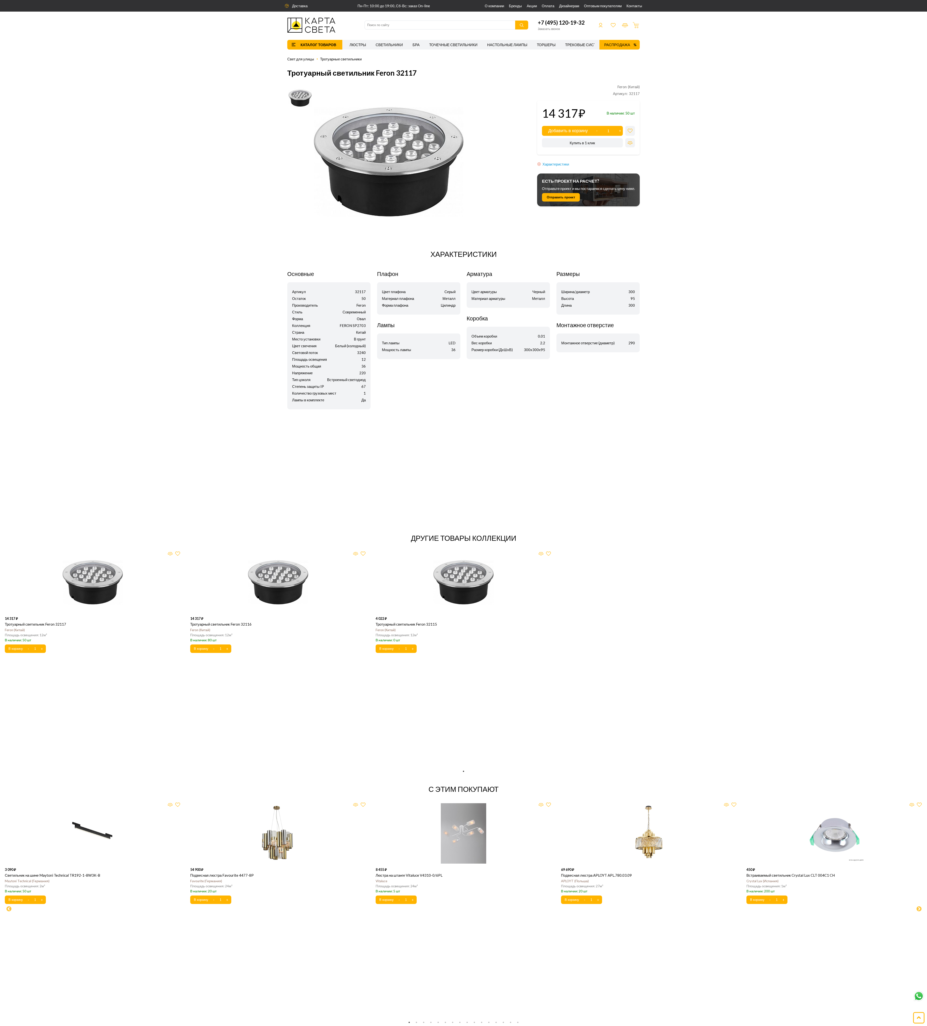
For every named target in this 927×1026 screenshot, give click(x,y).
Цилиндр (448, 305)
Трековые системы (585, 45)
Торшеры (546, 45)
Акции (532, 6)
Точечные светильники (453, 45)
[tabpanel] (92, 602)
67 (363, 386)
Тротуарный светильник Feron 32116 (221, 624)
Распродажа (617, 45)
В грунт (360, 339)
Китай (361, 332)
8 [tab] (459, 1022)
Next (918, 908)
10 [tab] (474, 1022)
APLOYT (574, 881)
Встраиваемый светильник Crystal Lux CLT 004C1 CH (790, 875)
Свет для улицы (300, 59)
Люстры (358, 45)
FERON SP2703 (353, 325)
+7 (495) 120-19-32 (561, 22)
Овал (361, 319)
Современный (354, 312)
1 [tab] (463, 771)
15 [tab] (510, 1022)
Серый (450, 291)
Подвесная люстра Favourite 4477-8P (222, 875)
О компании (494, 6)
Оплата (548, 6)
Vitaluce (381, 881)
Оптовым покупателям (603, 6)
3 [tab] (423, 1022)
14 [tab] (503, 1022)
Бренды (515, 6)
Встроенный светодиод (346, 379)
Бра (416, 45)
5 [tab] (438, 1022)
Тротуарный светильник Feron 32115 (406, 624)
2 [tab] (416, 1022)
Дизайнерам (569, 6)
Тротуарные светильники (341, 59)
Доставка (300, 6)
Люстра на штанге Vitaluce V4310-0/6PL (409, 875)
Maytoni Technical (27, 881)
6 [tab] (445, 1022)
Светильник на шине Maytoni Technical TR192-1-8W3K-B (52, 875)
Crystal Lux (762, 881)
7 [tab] (452, 1022)
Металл (449, 298)
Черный (538, 291)
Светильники (389, 45)
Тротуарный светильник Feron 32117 (35, 624)
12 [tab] (488, 1022)
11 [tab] (481, 1022)
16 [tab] (517, 1022)
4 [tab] (430, 1022)
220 (362, 373)
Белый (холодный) (350, 346)
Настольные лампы (507, 45)
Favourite (205, 881)
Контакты (634, 6)
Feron (361, 305)
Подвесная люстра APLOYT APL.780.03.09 (596, 875)
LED (452, 343)
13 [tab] (496, 1022)
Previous (8, 908)
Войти (600, 25)
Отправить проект (561, 197)
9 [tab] (467, 1022)
